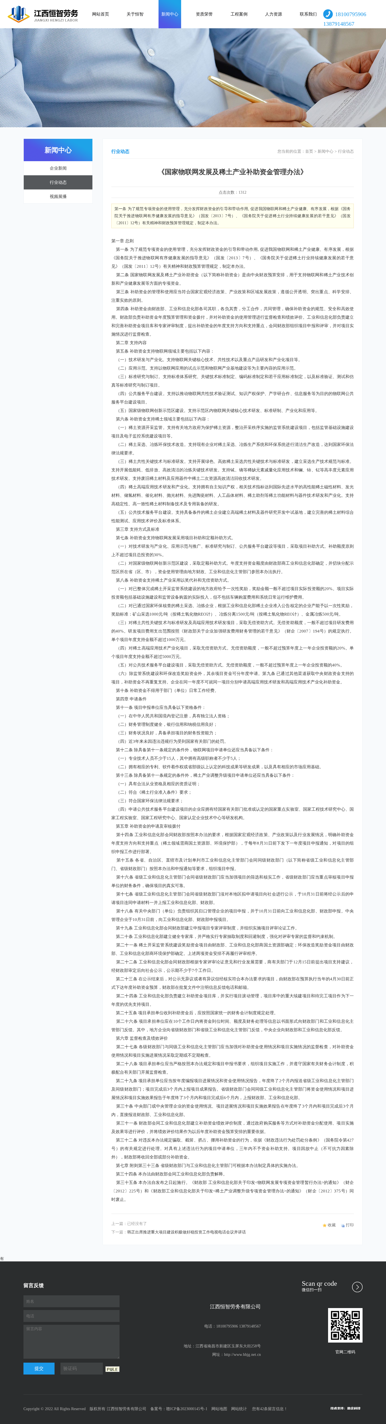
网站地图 (219, 1409)
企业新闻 (58, 168)
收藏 (332, 1225)
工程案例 (239, 14)
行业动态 (58, 182)
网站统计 (239, 1409)
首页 (309, 151)
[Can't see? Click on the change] (112, 1369)
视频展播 (58, 196)
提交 (39, 1368)
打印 (350, 1225)
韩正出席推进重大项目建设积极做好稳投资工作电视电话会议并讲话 (186, 1232)
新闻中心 (169, 14)
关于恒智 (135, 14)
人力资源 (273, 14)
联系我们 (308, 14)
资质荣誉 (204, 14)
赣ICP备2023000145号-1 (186, 1409)
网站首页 (100, 14)
